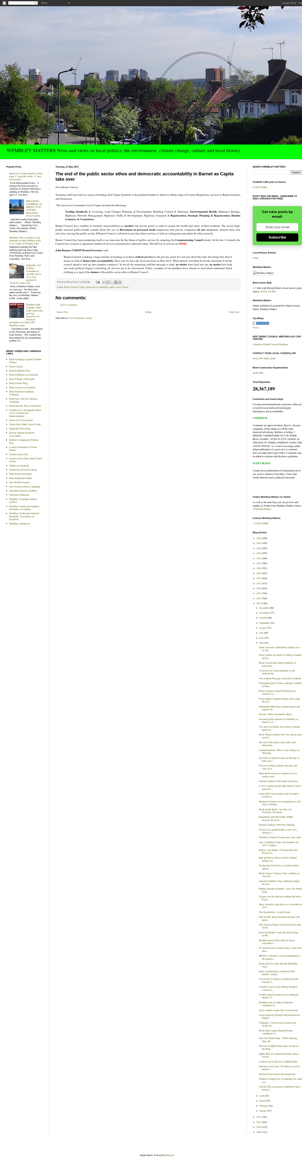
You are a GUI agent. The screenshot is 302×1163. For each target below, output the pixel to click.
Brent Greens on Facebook (22, 387)
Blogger (170, 1155)
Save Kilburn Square (19, 482)
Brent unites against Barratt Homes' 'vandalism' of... (276, 1032)
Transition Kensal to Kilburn (23, 490)
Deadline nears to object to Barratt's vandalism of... (276, 1004)
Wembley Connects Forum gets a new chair (280, 837)
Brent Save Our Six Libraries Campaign (23, 400)
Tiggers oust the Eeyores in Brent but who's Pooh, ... (280, 898)
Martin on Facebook (19, 465)
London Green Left (18, 454)
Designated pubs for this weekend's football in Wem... (280, 684)
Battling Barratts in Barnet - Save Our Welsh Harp (280, 890)
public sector (115, 287)
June (261, 637)
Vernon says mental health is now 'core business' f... (278, 831)
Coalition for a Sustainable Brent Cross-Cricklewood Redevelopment (25, 413)
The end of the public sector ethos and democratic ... (277, 744)
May (261, 642)
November (264, 612)
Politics (256, 327)
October (263, 617)
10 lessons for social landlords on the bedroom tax (277, 672)
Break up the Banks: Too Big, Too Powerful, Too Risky (275, 811)
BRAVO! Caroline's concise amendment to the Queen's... (279, 957)
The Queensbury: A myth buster (274, 912)
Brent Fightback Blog (19, 370)
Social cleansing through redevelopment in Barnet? (279, 1016)
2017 (259, 583)
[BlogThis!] (108, 282)
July (261, 632)
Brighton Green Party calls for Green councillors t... (277, 942)
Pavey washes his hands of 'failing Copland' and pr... (280, 656)
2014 (259, 598)
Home (148, 312)
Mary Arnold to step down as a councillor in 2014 (280, 906)
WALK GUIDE (268, 291)
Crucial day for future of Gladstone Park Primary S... (278, 980)
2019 (259, 573)
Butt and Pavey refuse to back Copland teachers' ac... (278, 859)
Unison (125, 287)
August (263, 627)
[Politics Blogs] (261, 323)
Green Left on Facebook (21, 420)
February (264, 1105)
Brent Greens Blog (18, 383)
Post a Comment (69, 304)
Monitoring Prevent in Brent (23, 469)
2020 (259, 568)
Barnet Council (71, 287)
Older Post (234, 312)
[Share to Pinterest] (120, 282)
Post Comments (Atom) (80, 317)
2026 (259, 538)
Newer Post (62, 312)
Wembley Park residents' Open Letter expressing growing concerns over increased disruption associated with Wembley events (26, 315)
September (264, 622)
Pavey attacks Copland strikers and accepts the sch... (279, 700)
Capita (82, 287)
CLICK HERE (260, 187)
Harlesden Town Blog (20, 428)
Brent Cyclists (16, 366)
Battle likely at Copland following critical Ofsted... (279, 1055)
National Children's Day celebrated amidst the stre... (279, 882)
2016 (259, 588)
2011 (259, 1122)
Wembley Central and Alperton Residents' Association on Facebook (24, 516)
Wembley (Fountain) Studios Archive (23, 500)
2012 (259, 1116)
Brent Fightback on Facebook (23, 374)
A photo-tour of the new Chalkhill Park (278, 1061)
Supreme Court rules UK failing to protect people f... (279, 1068)
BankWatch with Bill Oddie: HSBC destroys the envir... (276, 818)
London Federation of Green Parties (23, 448)
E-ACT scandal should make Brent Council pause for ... (280, 787)
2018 (259, 578)
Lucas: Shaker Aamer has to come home (278, 1010)
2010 (259, 1126)
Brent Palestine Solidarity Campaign (21, 393)
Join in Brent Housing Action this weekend (280, 678)
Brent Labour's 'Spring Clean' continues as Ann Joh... (279, 874)
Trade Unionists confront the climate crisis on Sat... (279, 649)
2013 (259, 603)
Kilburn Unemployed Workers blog (24, 441)
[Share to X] (112, 282)
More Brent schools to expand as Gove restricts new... (278, 775)
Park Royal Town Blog (20, 473)
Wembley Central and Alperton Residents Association (24, 508)
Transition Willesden (19, 494)
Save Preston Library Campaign (24, 486)
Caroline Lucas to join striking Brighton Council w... (278, 988)
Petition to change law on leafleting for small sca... (280, 1080)
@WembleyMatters (262, 508)
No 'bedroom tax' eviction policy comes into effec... (280, 949)
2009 (259, 1132)
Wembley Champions (19, 523)
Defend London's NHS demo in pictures (278, 781)
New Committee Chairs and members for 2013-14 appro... (279, 843)
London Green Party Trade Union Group (25, 460)
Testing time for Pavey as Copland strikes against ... (279, 867)
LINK (256, 257)
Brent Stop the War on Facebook (25, 405)
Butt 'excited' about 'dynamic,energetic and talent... (279, 918)
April (262, 1095)
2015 (259, 593)
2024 (259, 548)
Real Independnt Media (20, 478)
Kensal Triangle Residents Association (22, 434)
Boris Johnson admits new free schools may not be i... (280, 736)
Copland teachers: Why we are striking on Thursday (279, 751)
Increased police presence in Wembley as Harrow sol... (278, 720)
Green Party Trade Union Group (25, 424)
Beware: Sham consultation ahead (275, 714)
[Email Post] (97, 281)
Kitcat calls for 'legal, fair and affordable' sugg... (278, 965)
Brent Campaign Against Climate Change (25, 361)
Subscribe (277, 237)
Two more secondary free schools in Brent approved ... (279, 728)
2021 (259, 563)
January (263, 1110)
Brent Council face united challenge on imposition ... (277, 664)
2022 (259, 558)
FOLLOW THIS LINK (264, 358)
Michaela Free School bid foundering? (277, 1074)
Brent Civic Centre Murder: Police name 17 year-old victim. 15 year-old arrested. (26, 176)
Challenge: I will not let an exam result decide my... (277, 1024)
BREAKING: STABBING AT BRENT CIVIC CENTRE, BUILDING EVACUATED (34, 208)
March (262, 1100)
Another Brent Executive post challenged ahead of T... (279, 996)
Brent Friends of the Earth (22, 379)
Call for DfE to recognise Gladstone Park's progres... (279, 1088)
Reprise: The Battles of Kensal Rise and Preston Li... (278, 851)
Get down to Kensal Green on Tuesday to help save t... (279, 759)
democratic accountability (97, 287)
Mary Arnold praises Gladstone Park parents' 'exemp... (277, 973)
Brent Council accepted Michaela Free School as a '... (277, 692)
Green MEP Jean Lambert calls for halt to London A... (279, 795)
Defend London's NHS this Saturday (277, 824)
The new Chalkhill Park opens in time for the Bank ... (279, 1047)
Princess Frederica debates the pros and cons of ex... (278, 767)
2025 (259, 543)
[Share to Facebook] (116, 282)
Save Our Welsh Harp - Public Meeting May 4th (278, 1039)
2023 (259, 553)
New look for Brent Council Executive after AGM (280, 926)
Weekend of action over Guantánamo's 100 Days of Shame (279, 803)
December (264, 607)
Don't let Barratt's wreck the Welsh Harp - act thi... (279, 934)
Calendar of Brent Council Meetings (270, 344)
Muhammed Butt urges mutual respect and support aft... (279, 708)
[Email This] (104, 282)
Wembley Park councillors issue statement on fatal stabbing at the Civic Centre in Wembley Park (25, 240)
